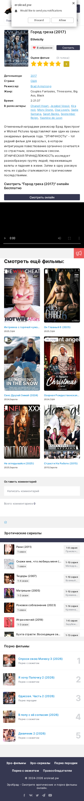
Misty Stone (45, 109)
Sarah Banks (51, 114)
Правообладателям (57, 770)
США (34, 80)
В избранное (44, 47)
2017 (34, 75)
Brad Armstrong (41, 86)
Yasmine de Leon (51, 117)
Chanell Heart (40, 106)
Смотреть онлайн (42, 197)
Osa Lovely (62, 109)
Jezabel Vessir (59, 106)
